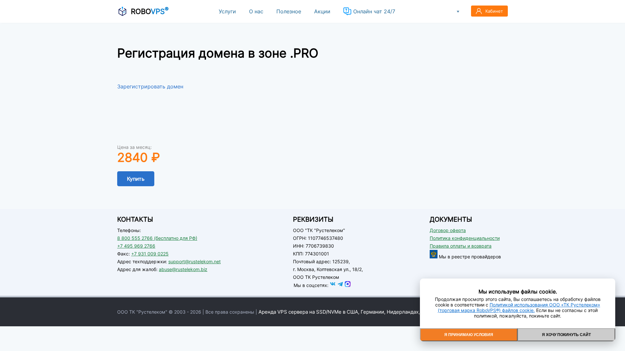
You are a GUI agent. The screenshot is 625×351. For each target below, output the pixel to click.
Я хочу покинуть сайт (566, 334)
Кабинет (494, 11)
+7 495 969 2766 (136, 246)
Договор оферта (448, 230)
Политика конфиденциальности (465, 238)
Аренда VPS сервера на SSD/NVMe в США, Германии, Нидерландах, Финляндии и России (364, 312)
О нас (256, 11)
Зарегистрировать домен (150, 86)
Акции (322, 11)
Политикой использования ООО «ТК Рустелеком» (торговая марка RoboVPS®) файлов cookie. (519, 307)
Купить (136, 179)
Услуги (227, 11)
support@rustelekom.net (194, 261)
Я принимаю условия (468, 334)
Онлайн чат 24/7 (374, 11)
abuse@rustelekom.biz (183, 269)
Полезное (288, 11)
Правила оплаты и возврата (461, 246)
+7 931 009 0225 (150, 253)
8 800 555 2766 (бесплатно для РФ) (157, 238)
